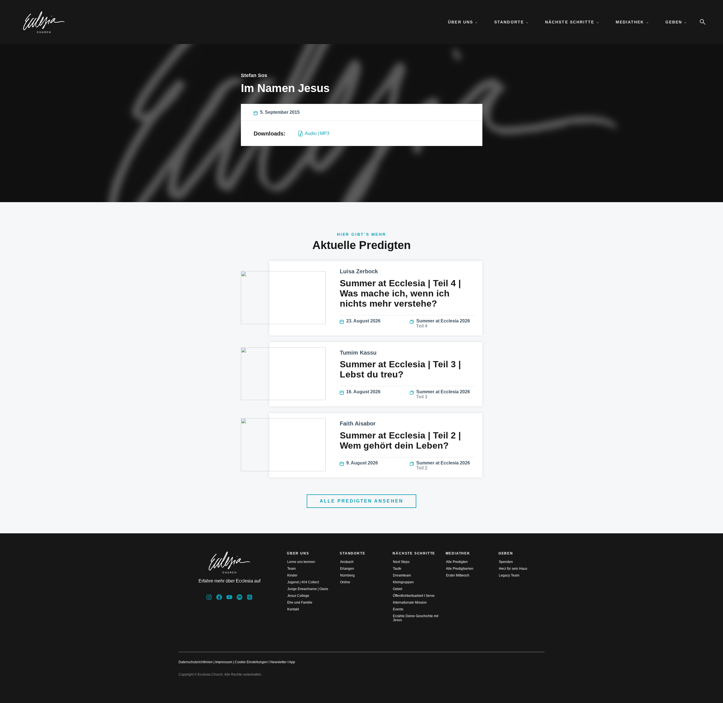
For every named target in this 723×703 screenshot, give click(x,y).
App (292, 662)
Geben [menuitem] (673, 22)
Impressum (223, 662)
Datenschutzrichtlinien (195, 662)
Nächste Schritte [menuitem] (569, 22)
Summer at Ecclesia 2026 (443, 323)
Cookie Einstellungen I (252, 662)
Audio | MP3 (317, 133)
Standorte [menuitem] (509, 22)
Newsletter (278, 662)
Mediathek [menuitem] (630, 22)
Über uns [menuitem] (460, 22)
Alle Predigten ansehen (361, 501)
